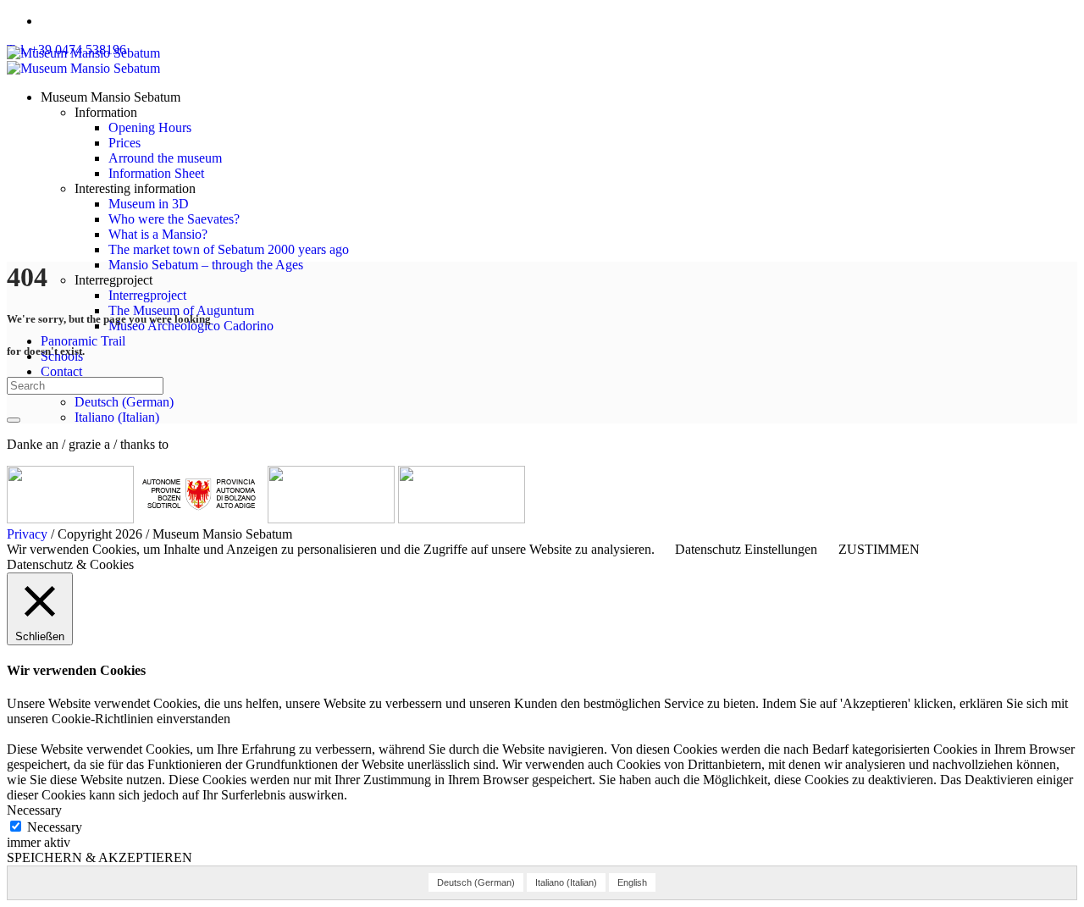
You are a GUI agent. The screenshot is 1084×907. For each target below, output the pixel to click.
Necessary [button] (34, 810)
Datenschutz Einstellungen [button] (746, 549)
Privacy (27, 534)
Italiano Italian (117, 417)
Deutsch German (124, 402)
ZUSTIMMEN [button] (879, 549)
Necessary (54, 827)
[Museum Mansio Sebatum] (83, 60)
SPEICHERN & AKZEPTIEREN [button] (99, 857)
